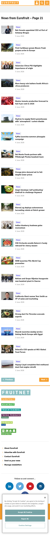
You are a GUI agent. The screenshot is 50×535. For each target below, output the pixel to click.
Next (45, 379)
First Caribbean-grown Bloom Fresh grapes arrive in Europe (30, 49)
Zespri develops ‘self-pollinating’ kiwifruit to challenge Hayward (29, 191)
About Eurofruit (11, 448)
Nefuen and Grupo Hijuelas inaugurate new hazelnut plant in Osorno (31, 279)
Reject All (25, 519)
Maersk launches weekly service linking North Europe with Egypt (29, 333)
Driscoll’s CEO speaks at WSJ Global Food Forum (30, 350)
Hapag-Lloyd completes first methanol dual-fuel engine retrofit (32, 365)
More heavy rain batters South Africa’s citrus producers (31, 84)
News (18, 27)
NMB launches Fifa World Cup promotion (28, 262)
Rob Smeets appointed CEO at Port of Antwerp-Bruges (31, 31)
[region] (25, 513)
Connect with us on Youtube (30, 486)
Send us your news (12, 460)
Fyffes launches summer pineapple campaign (30, 137)
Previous (10, 379)
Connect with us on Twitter (20, 486)
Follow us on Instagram (40, 486)
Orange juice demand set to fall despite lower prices (28, 173)
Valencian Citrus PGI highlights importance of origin (28, 66)
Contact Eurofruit (12, 456)
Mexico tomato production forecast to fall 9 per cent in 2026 (31, 102)
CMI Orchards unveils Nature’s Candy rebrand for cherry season (31, 244)
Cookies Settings (25, 525)
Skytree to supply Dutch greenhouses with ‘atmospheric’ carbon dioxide (31, 120)
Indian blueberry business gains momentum (28, 226)
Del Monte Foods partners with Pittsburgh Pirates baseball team (29, 155)
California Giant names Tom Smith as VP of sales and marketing (31, 297)
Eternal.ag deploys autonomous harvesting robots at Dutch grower (30, 208)
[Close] (45, 497)
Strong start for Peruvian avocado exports (30, 315)
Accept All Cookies (25, 512)
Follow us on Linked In (9, 486)
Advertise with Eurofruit (14, 452)
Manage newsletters (13, 464)
